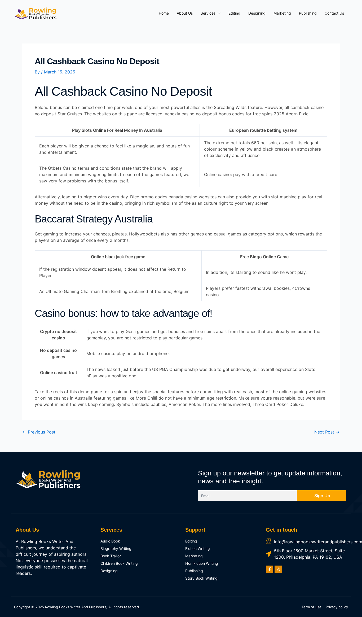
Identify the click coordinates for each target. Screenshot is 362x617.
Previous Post (39, 432)
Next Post (326, 432)
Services (208, 13)
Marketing (282, 13)
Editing (234, 13)
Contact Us (334, 13)
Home (164, 13)
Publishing (308, 13)
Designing (257, 13)
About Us (185, 13)
